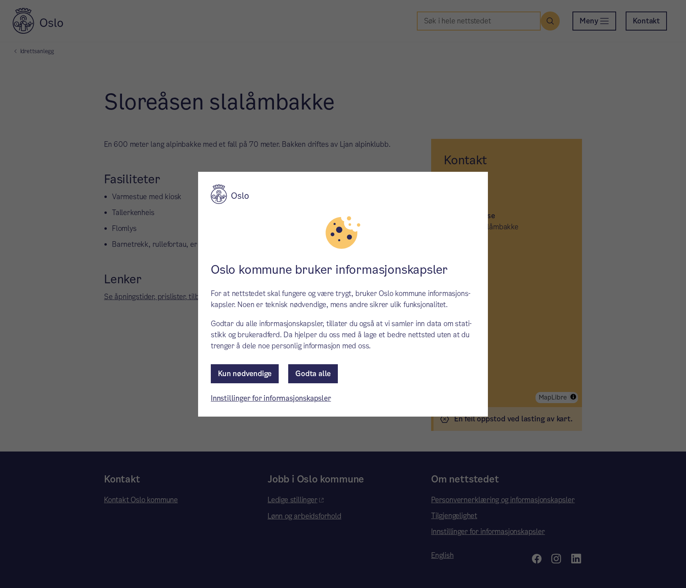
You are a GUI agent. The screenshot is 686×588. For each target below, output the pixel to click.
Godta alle (313, 374)
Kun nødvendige (245, 374)
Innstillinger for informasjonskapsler (271, 398)
